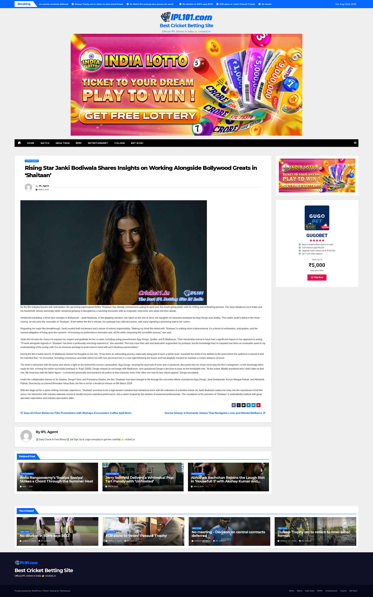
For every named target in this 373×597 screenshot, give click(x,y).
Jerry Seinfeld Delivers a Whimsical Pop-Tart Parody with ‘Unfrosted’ (139, 479)
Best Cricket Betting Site (186, 25)
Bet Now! (137, 143)
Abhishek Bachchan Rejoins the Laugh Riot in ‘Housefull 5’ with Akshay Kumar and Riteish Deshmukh (228, 481)
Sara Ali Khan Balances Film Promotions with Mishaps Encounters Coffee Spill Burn (77, 412)
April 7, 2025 (29, 541)
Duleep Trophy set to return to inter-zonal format (314, 534)
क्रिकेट (79, 143)
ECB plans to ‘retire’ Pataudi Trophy (136, 536)
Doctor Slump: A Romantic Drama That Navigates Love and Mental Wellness (214, 412)
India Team (63, 143)
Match (45, 143)
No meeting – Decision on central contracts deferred (228, 534)
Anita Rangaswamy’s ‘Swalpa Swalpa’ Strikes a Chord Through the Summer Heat (56, 479)
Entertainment (98, 143)
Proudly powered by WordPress (28, 591)
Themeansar (65, 591)
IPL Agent (44, 186)
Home (30, 143)
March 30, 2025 (202, 541)
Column (119, 143)
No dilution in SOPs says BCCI (44, 536)
